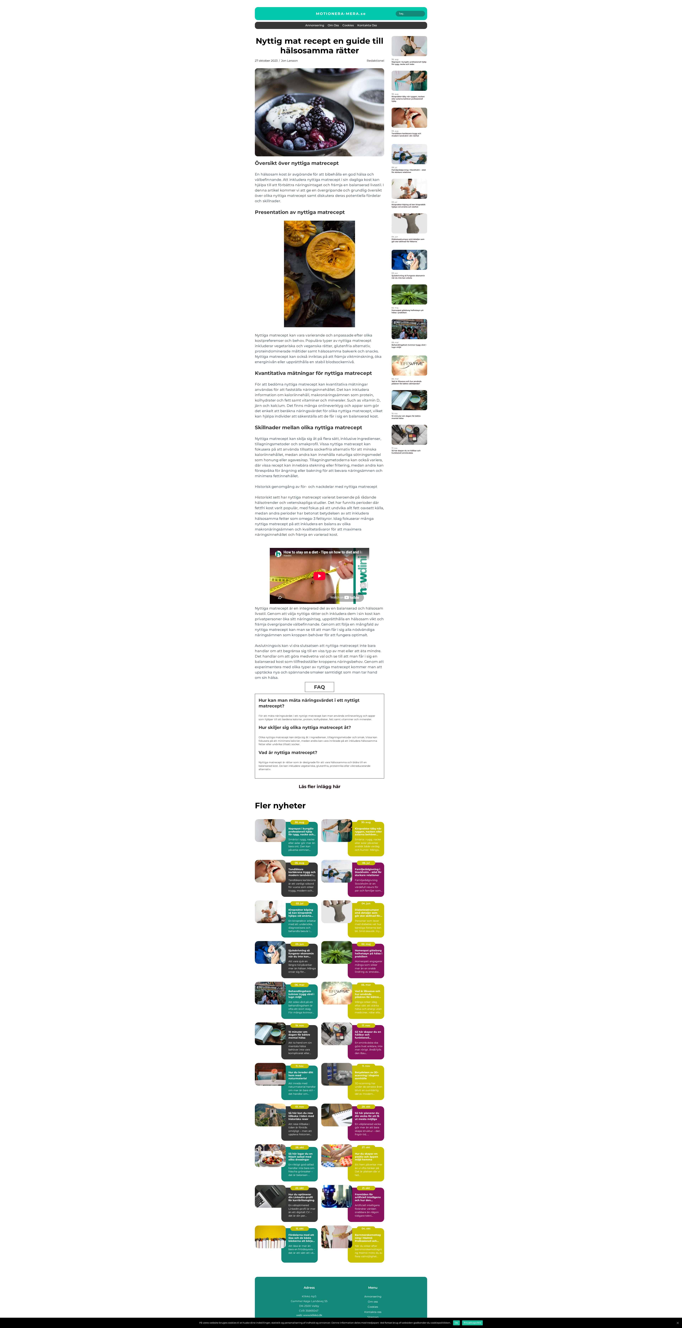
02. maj (366, 944)
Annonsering (314, 25)
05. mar (366, 984)
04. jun (366, 903)
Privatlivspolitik (472, 1322)
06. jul (366, 862)
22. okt (299, 1188)
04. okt (366, 1228)
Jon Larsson (289, 60)
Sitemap (372, 1317)
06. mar (299, 984)
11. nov (300, 1066)
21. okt (366, 1188)
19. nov (299, 1025)
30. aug (299, 822)
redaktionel (375, 60)
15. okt (300, 1228)
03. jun (299, 944)
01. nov (299, 1106)
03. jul (299, 903)
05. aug (299, 862)
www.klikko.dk (312, 1315)
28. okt (299, 1147)
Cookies (348, 25)
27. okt (366, 1147)
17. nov (366, 1025)
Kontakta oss (367, 25)
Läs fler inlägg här (319, 786)
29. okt (366, 1106)
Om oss (333, 25)
